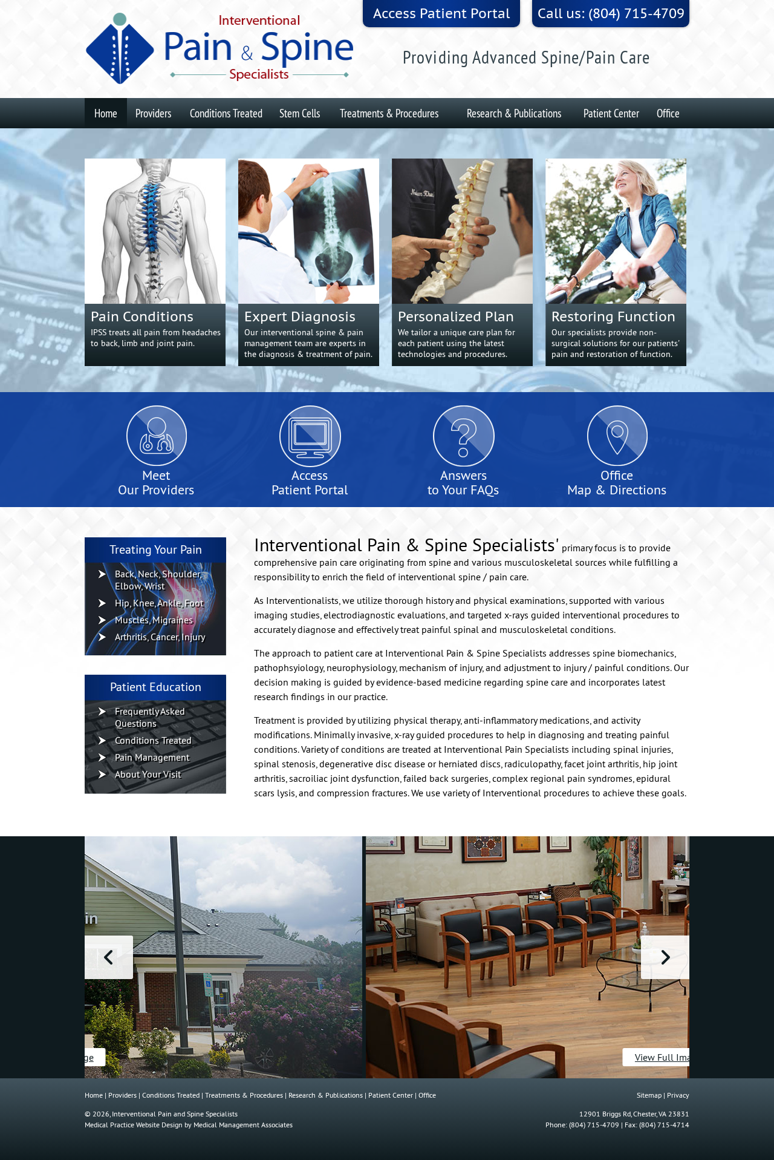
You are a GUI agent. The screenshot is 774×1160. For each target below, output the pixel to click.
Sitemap (649, 1094)
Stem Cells (299, 113)
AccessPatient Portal (310, 482)
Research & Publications (514, 113)
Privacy (678, 1094)
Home (105, 113)
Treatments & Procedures (389, 113)
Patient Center (611, 113)
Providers (153, 113)
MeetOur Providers (156, 482)
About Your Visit (148, 774)
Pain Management (152, 757)
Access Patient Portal (441, 13)
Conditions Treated (226, 113)
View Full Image (387, 1057)
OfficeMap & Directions (616, 482)
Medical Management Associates (243, 1124)
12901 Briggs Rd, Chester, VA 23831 (634, 1113)
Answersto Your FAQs (463, 482)
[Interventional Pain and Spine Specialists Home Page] (221, 49)
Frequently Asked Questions (150, 717)
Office (668, 113)
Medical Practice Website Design (134, 1124)
